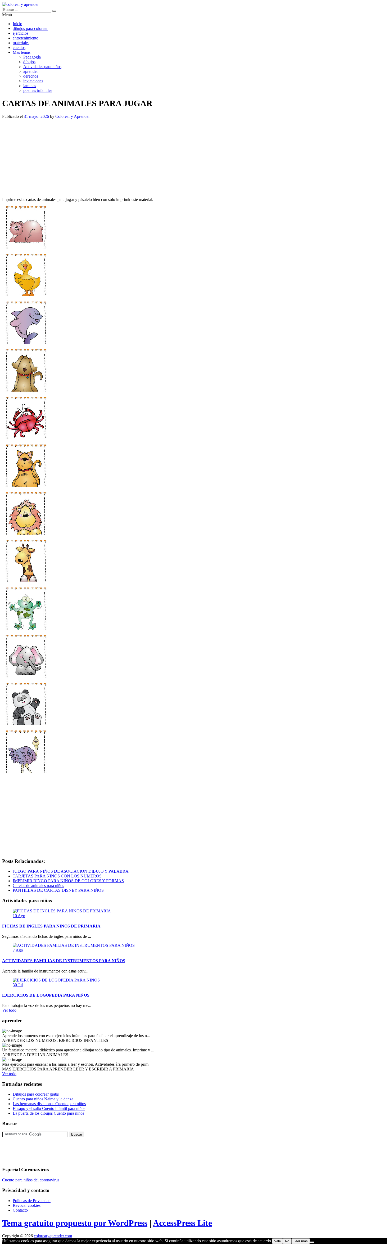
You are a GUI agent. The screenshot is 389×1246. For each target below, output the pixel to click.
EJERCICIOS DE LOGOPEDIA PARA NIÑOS (45, 995)
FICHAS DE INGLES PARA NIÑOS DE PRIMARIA (51, 926)
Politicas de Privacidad (32, 1200)
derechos (30, 76)
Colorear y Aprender (72, 116)
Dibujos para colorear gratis (36, 1094)
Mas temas (21, 52)
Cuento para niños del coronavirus (30, 1180)
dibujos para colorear (30, 28)
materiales (21, 43)
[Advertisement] (161, 156)
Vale (277, 1241)
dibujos (29, 62)
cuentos (19, 47)
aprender (30, 71)
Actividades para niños (42, 66)
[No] (312, 1242)
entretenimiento (25, 38)
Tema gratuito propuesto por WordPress (74, 1223)
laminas (29, 85)
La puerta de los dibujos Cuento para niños (48, 1113)
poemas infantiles (37, 90)
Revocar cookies (26, 1205)
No (287, 1241)
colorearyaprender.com (53, 1236)
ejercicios (20, 33)
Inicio (17, 23)
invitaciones (33, 81)
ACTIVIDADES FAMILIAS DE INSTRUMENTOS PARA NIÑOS (63, 960)
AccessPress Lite (182, 1223)
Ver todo (9, 1010)
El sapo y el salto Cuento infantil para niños (49, 1108)
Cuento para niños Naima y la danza (43, 1099)
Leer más (300, 1241)
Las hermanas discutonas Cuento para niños (49, 1103)
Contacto (20, 1210)
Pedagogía (32, 57)
